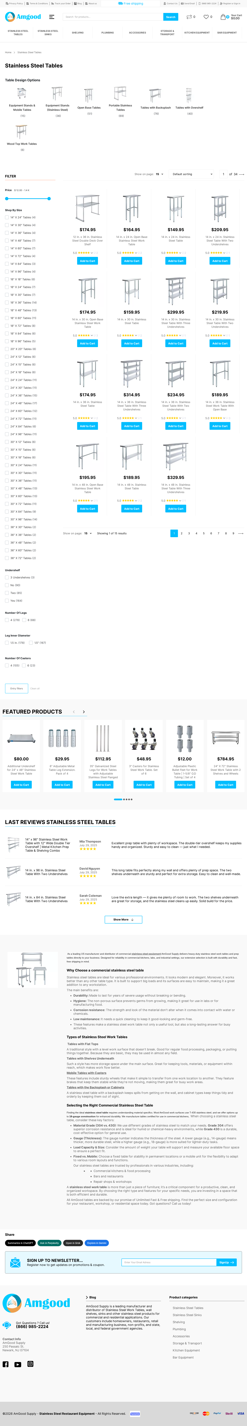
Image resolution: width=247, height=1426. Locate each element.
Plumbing (107, 32)
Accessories (137, 32)
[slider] (6, 198)
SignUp (224, 1262)
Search (170, 17)
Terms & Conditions (39, 3)
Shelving (78, 32)
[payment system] (217, 1415)
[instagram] (30, 1366)
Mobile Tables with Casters (86, 1073)
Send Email (189, 3)
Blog (79, 3)
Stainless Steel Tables (18, 32)
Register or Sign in (231, 3)
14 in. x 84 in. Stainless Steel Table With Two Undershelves (46, 899)
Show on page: (144, 174)
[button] (83, 711)
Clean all (34, 688)
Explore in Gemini (96, 1243)
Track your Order (63, 3)
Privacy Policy (16, 3)
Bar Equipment (227, 32)
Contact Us (172, 3)
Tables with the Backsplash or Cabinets (95, 1087)
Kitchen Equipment (197, 32)
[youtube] (18, 1366)
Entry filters (16, 688)
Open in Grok (73, 1243)
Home (8, 52)
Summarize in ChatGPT (20, 1243)
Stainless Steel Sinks (48, 32)
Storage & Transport (167, 32)
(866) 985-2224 (209, 3)
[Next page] (241, 174)
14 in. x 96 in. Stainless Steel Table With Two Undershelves (46, 872)
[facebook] (6, 1366)
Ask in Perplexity (49, 1243)
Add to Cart (87, 261)
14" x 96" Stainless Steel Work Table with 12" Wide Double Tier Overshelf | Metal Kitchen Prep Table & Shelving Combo (47, 845)
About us (93, 3)
